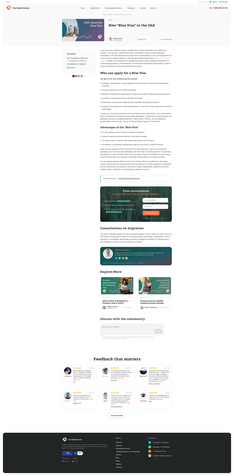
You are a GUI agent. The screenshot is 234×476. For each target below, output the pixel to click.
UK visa (118, 455)
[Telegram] (79, 76)
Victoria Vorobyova (151, 307)
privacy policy (164, 218)
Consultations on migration (76, 64)
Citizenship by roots (123, 448)
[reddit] (76, 76)
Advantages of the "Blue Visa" (77, 61)
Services (143, 8)
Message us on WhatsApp (161, 447)
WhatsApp (224, 2)
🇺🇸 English (75, 461)
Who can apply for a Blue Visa (77, 58)
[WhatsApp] (82, 76)
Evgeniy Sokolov (112, 306)
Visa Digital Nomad (20, 8)
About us (153, 8)
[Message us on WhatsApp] (119, 258)
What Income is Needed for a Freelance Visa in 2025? (115, 302)
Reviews (119, 464)
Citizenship (131, 8)
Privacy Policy (66, 458)
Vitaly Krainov (117, 38)
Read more (76, 379)
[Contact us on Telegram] (116, 258)
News (118, 461)
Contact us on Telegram (160, 442)
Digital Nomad (94, 8)
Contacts (119, 467)
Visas (82, 8)
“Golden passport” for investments (128, 452)
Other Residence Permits (113, 8)
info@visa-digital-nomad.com (162, 456)
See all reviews (117, 415)
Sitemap (75, 458)
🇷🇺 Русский (65, 461)
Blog (117, 458)
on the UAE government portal (128, 178)
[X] (73, 76)
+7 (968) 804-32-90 (219, 8)
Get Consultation (151, 213)
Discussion (71, 68)
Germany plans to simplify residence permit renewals (152, 302)
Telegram (214, 2)
